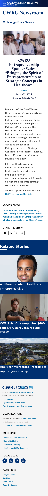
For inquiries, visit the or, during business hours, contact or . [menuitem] (19, 421)
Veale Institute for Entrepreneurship (20, 210)
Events (41, 220)
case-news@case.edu (24, 425)
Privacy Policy (19, 403)
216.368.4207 (8, 425)
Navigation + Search (17, 23)
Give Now (6, 478)
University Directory (10, 485)
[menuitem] (24, 437)
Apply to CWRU (8, 475)
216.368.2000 (7, 399)
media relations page (27, 418)
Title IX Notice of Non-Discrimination (17, 406)
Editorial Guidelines (10, 441)
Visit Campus (7, 481)
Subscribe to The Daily (11, 444)
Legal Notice (7, 403)
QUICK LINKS (9, 433)
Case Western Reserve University (21, 392)
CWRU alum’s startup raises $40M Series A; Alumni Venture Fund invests (23, 328)
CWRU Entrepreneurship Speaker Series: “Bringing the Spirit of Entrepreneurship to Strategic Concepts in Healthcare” (24, 216)
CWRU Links (9, 470)
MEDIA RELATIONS (12, 414)
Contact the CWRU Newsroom (14, 438)
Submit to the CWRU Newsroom (15, 448)
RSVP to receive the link (18, 194)
